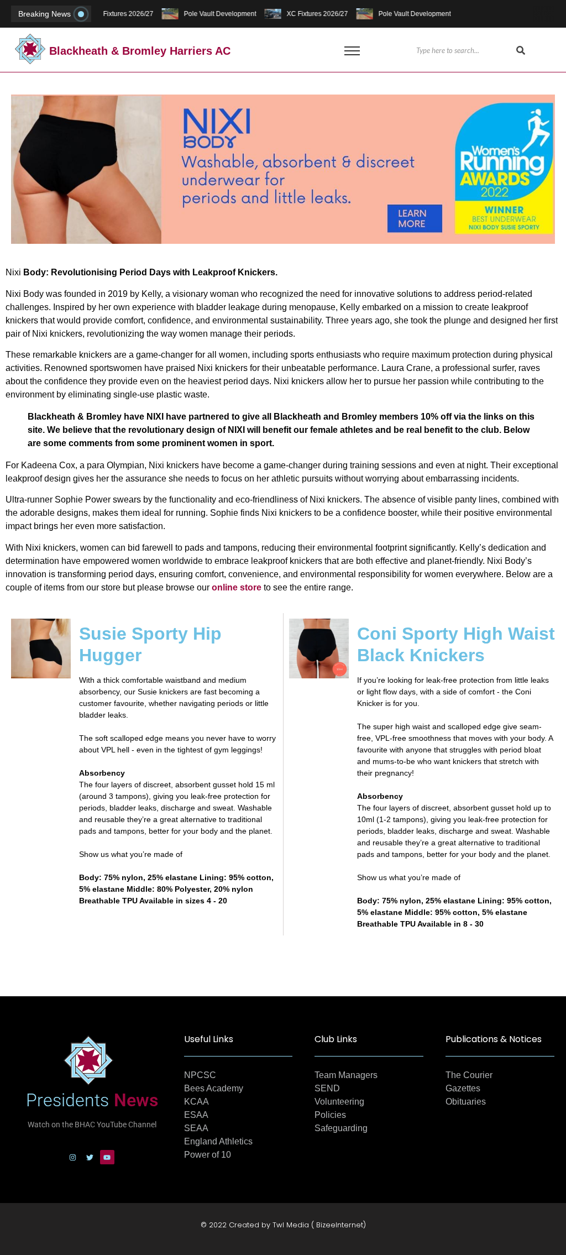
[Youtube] (107, 1157)
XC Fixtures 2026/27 (120, 14)
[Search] (520, 51)
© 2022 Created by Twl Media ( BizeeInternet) (283, 1225)
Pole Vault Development (218, 14)
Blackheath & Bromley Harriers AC (139, 51)
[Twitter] (90, 1157)
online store (236, 587)
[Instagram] (73, 1157)
